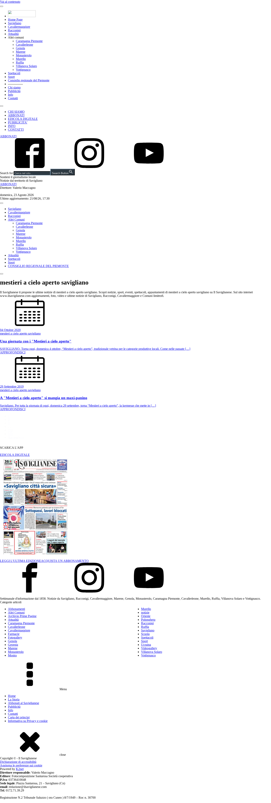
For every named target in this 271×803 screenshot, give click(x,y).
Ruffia (20, 62)
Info (10, 94)
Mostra (12, 655)
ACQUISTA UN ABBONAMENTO (65, 561)
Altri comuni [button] (16, 37)
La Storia (13, 699)
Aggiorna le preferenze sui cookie (21, 765)
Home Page (15, 19)
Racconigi (14, 30)
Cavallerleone (24, 44)
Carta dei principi (19, 717)
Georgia (13, 644)
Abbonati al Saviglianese (23, 703)
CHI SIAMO (16, 111)
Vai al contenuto (10, 1)
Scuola (145, 634)
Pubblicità (14, 91)
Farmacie (13, 634)
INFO (11, 126)
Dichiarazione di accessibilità (18, 761)
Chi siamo (14, 87)
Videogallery (149, 648)
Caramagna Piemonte (29, 41)
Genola (20, 48)
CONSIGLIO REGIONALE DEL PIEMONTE (38, 266)
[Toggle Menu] (1, 6)
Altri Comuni (16, 219)
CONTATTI (16, 129)
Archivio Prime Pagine (22, 616)
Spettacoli (14, 73)
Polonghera (148, 619)
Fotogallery (15, 637)
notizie (145, 612)
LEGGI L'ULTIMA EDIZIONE (20, 561)
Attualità (13, 34)
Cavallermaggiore (19, 26)
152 (10, 430)
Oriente (145, 616)
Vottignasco (23, 69)
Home (12, 696)
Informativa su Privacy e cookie (28, 721)
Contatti (13, 98)
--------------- (15, 84)
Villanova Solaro (26, 66)
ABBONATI (16, 115)
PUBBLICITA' (17, 122)
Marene (20, 51)
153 (10, 433)
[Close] (1, 106)
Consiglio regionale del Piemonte (28, 80)
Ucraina (146, 644)
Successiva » (16, 437)
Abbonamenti (16, 609)
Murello (21, 59)
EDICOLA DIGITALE (23, 119)
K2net (20, 769)
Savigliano (14, 23)
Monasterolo (24, 55)
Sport (11, 76)
